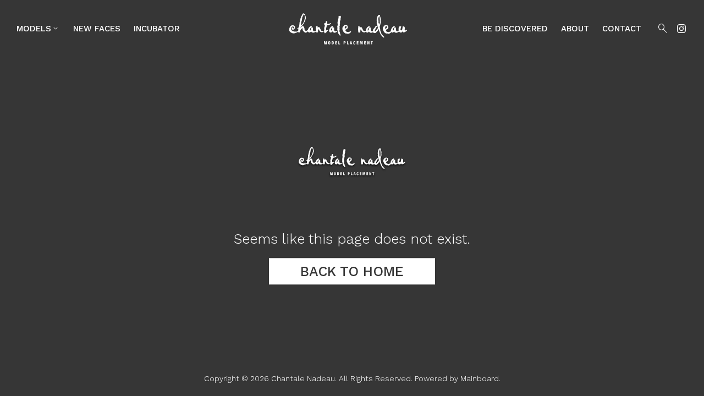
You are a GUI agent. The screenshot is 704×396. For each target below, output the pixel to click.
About (575, 29)
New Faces (96, 29)
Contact (621, 29)
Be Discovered (515, 29)
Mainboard (479, 378)
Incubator (157, 29)
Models (38, 29)
